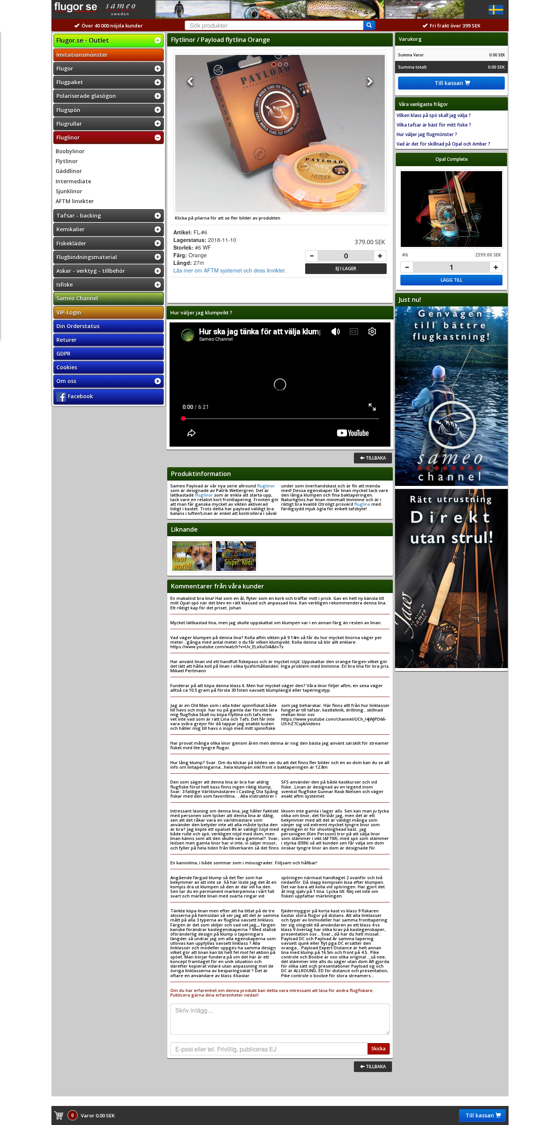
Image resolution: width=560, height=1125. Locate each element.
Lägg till (451, 280)
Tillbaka (375, 458)
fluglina (362, 504)
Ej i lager (346, 268)
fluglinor (265, 486)
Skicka (378, 1048)
